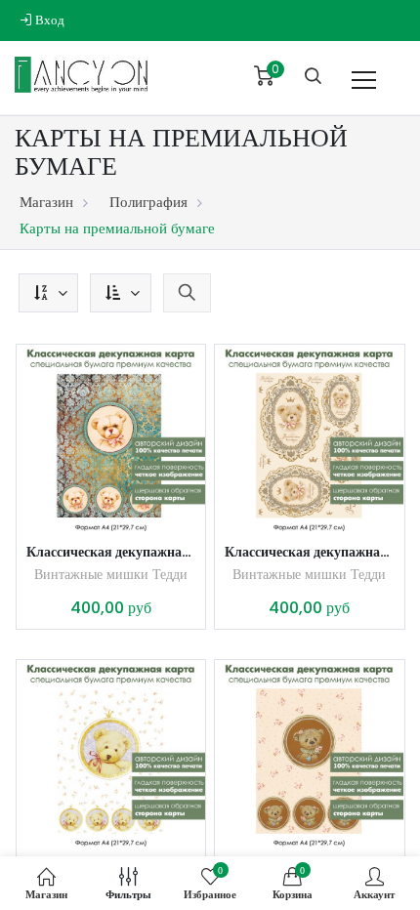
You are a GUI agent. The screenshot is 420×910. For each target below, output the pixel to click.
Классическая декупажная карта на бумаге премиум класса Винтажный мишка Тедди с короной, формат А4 (310, 551)
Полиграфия (148, 201)
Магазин (46, 201)
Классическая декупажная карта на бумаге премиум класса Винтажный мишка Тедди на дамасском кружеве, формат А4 (111, 551)
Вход (48, 20)
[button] (48, 292)
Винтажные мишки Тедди (111, 574)
